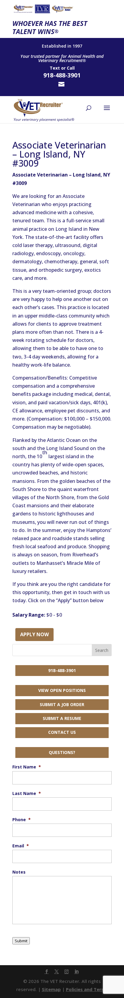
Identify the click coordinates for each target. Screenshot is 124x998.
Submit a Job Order (62, 704)
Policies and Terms (87, 989)
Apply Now (34, 634)
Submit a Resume (62, 718)
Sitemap (51, 989)
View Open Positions (62, 690)
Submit (21, 940)
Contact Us (62, 732)
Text (55, 68)
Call (71, 68)
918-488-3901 (62, 670)
